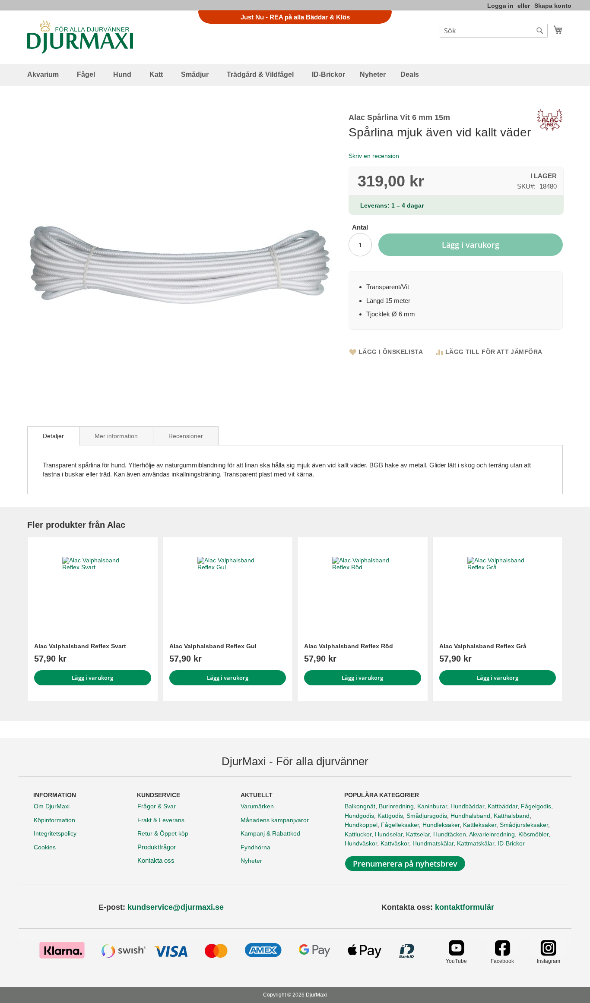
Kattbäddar (502, 806)
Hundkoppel (361, 824)
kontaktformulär (464, 907)
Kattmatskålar (475, 843)
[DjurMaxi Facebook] (502, 953)
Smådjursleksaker (524, 824)
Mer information (116, 435)
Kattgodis (390, 815)
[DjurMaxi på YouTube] (456, 953)
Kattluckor (358, 834)
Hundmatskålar (433, 843)
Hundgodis (359, 815)
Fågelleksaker (400, 824)
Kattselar (418, 834)
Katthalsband (512, 815)
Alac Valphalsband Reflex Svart (80, 646)
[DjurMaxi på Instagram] (548, 953)
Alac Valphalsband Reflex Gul (213, 646)
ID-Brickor (511, 843)
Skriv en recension (374, 155)
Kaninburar (432, 806)
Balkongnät (360, 806)
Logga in (500, 5)
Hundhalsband (470, 815)
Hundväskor (361, 843)
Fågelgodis (536, 806)
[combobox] (494, 31)
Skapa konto (552, 5)
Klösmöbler (533, 834)
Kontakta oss (155, 860)
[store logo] (80, 37)
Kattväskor (395, 843)
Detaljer (53, 435)
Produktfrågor (156, 847)
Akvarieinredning (492, 834)
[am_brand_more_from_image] (92, 587)
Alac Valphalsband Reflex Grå (483, 646)
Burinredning (396, 806)
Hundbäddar (467, 806)
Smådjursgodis (426, 815)
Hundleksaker (441, 824)
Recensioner (185, 435)
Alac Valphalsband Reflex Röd (348, 646)
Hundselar (389, 834)
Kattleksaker (479, 824)
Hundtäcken (449, 834)
